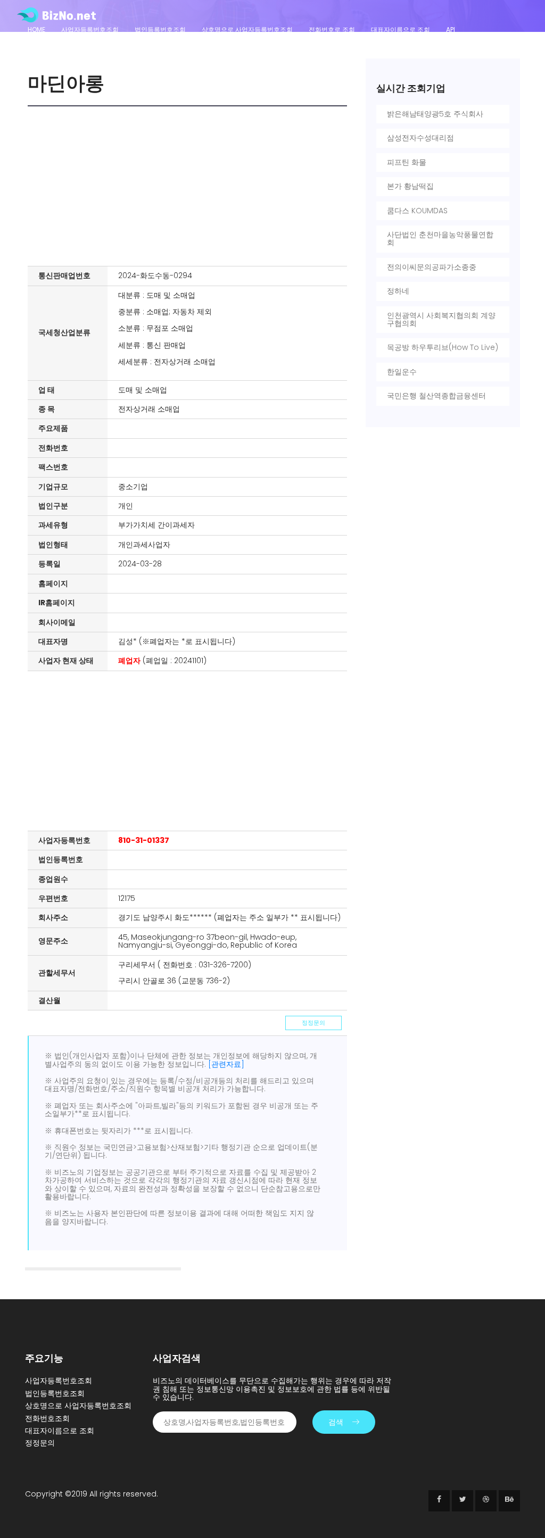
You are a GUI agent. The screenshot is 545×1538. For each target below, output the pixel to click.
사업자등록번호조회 (90, 29)
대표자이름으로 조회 (400, 29)
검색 (335, 1422)
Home (36, 29)
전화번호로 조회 (332, 29)
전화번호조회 (47, 1418)
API (450, 29)
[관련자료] (226, 1064)
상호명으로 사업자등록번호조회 (247, 29)
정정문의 (313, 1022)
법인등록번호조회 (160, 29)
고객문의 (40, 43)
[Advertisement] (190, 186)
